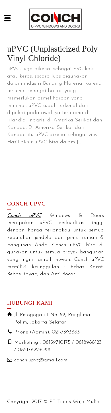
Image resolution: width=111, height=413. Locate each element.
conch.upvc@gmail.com (40, 360)
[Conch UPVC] (55, 19)
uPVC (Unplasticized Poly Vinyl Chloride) (52, 53)
